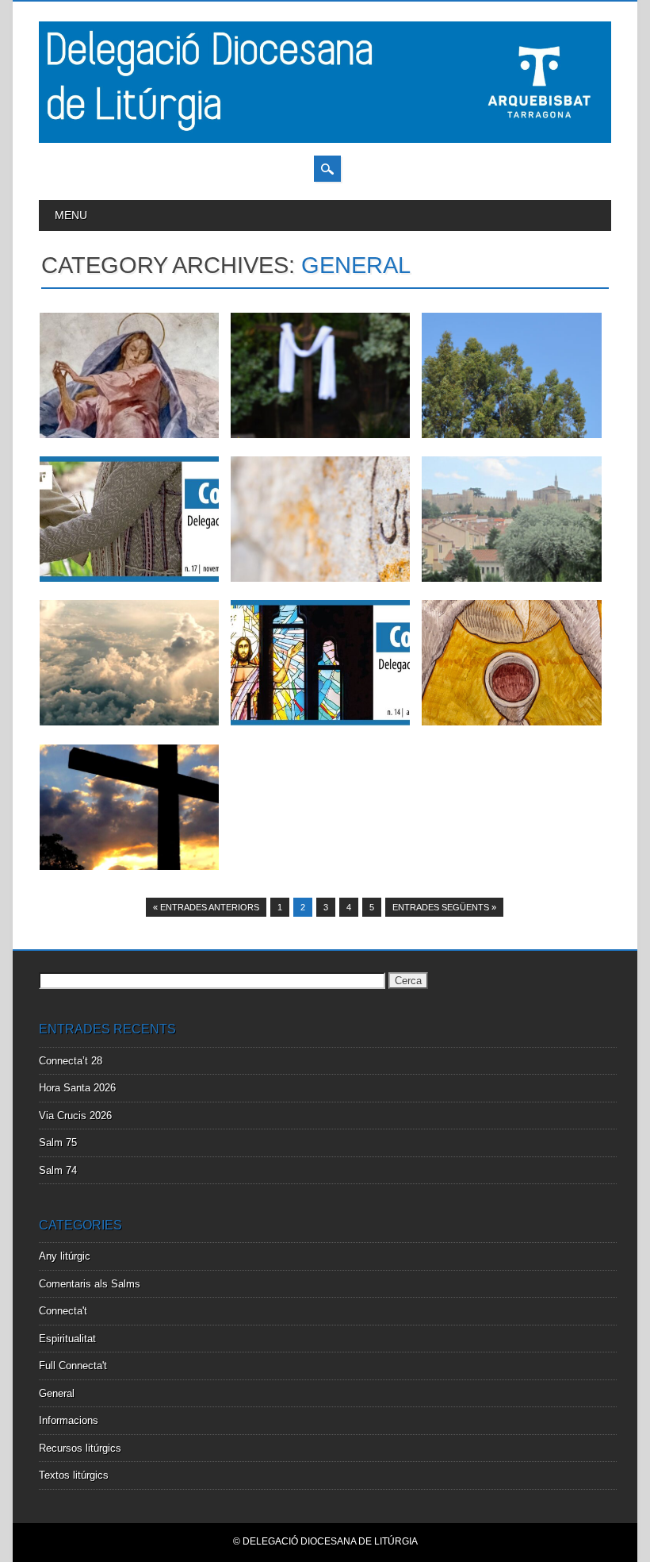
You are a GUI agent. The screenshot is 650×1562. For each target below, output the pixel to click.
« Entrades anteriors (206, 907)
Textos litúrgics (74, 1475)
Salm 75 (58, 1142)
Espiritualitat (67, 1339)
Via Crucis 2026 (75, 1115)
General (57, 1393)
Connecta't (63, 1311)
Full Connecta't (73, 1366)
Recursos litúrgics (80, 1448)
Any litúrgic (64, 1256)
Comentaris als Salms (89, 1284)
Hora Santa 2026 (77, 1088)
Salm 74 (58, 1170)
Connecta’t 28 (70, 1061)
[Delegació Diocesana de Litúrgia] (324, 139)
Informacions (68, 1420)
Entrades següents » (444, 907)
